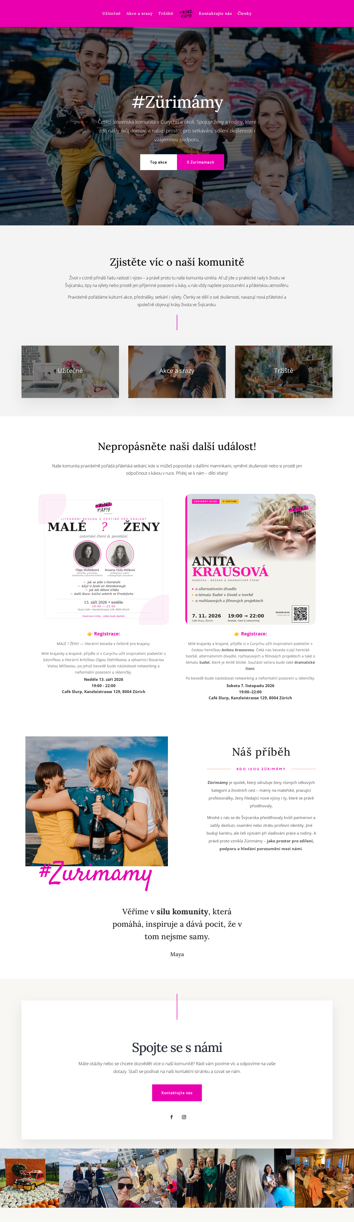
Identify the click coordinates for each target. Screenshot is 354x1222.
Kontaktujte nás (215, 14)
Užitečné (111, 14)
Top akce (158, 162)
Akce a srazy (139, 14)
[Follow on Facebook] (171, 1117)
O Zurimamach (200, 162)
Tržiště (165, 14)
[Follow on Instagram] (184, 1117)
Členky (245, 14)
